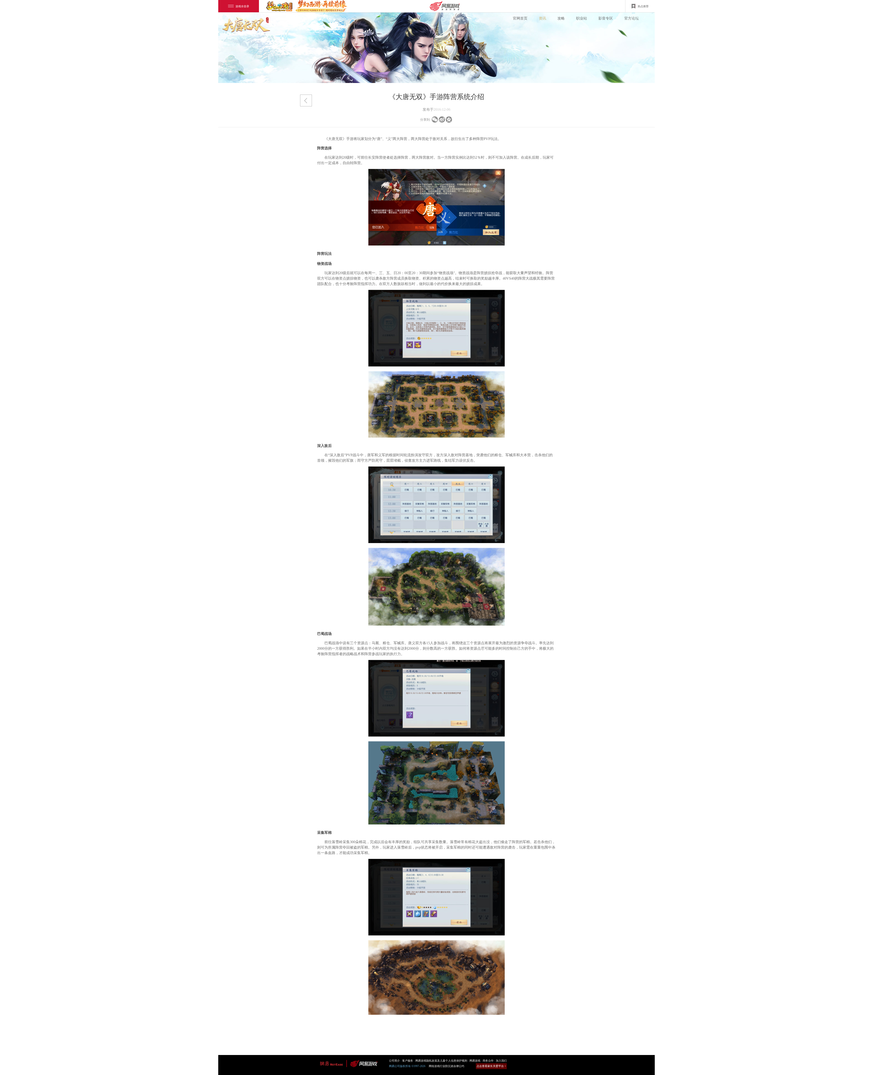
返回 (306, 100)
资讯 (542, 18)
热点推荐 (643, 6)
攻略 (561, 18)
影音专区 (605, 18)
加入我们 (501, 1060)
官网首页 (520, 18)
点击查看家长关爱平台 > (491, 1066)
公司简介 (394, 1060)
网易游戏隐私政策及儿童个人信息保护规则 (441, 1060)
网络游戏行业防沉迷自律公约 (446, 1066)
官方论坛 (631, 18)
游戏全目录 (242, 6)
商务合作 (488, 1060)
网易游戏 (474, 1060)
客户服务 (407, 1060)
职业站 (581, 18)
